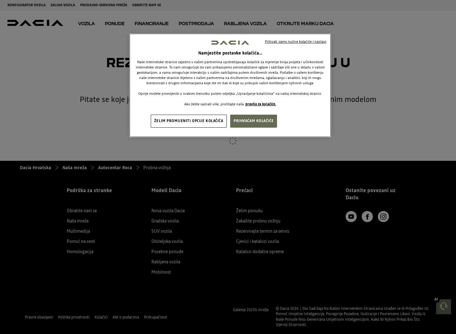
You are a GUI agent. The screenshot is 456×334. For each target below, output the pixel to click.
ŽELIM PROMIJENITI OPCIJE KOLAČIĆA (188, 120)
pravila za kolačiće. (260, 104)
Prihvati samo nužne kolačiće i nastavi (295, 41)
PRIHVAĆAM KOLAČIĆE (254, 120)
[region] (230, 85)
